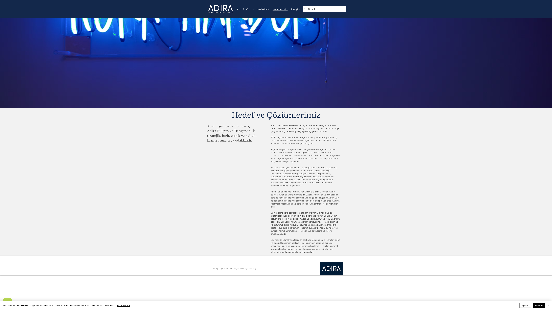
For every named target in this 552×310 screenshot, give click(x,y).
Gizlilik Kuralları (123, 305)
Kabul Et (539, 305)
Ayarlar (525, 305)
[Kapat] (548, 305)
